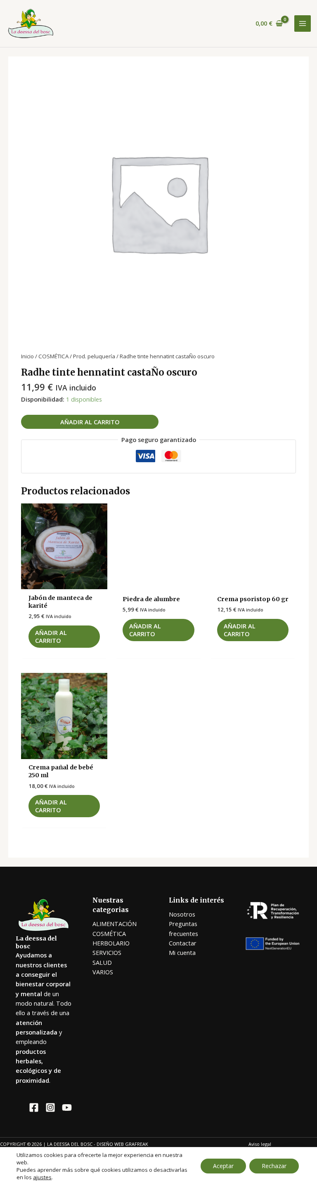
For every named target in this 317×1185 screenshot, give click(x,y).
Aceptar (223, 1166)
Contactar (182, 943)
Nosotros (182, 914)
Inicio (27, 356)
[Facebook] (34, 1107)
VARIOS (102, 972)
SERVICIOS (106, 952)
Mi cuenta (182, 952)
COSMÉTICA (53, 356)
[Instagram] (50, 1107)
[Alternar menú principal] (302, 23)
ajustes (42, 1177)
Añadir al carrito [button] (51, 636)
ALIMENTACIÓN (114, 923)
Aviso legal (259, 1144)
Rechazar (274, 1166)
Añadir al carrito (90, 422)
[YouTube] (67, 1107)
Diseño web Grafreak (122, 1144)
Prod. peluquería (94, 356)
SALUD (102, 962)
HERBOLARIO (111, 943)
